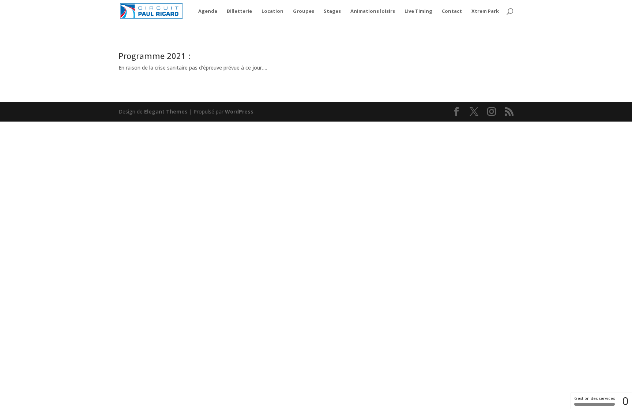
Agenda (207, 11)
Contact (452, 11)
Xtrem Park (485, 11)
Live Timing (418, 11)
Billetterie (239, 11)
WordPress (239, 111)
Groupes (303, 11)
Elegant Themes (166, 111)
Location (272, 11)
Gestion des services (594, 398)
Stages (332, 11)
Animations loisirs (372, 11)
